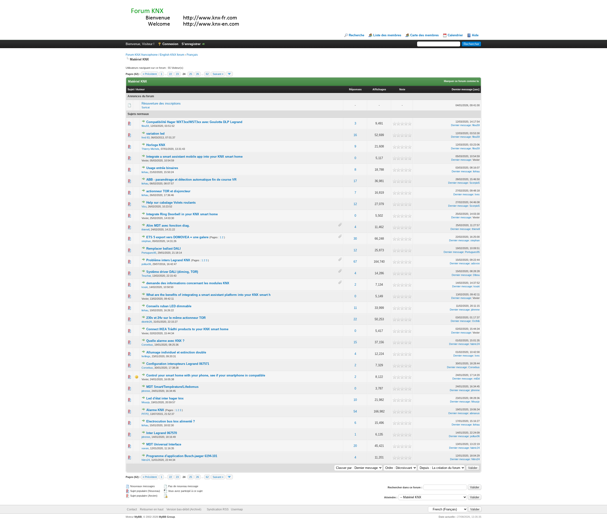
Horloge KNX (155, 145)
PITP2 (145, 413)
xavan (145, 448)
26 (197, 74)
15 (355, 342)
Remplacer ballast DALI (163, 248)
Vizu (144, 206)
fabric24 (475, 344)
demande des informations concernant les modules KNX (187, 283)
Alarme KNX (155, 410)
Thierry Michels (150, 148)
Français (192, 54)
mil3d (477, 378)
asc (476, 89)
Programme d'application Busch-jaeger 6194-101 (181, 456)
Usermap (237, 509)
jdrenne (475, 309)
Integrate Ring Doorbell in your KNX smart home (182, 214)
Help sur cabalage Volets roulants (171, 202)
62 (207, 74)
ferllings (146, 356)
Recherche (356, 35)
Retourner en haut (151, 509)
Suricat (146, 107)
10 (355, 400)
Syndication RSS (218, 509)
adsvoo (475, 263)
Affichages (379, 89)
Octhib (476, 321)
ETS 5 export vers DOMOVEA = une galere (177, 237)
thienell (145, 229)
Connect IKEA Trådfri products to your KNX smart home (187, 329)
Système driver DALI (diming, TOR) (172, 272)
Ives (477, 194)
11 (355, 308)
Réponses (355, 89)
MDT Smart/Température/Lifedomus (172, 387)
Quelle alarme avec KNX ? (165, 341)
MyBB (138, 516)
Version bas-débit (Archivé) (183, 509)
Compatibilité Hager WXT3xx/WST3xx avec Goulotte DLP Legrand (194, 122)
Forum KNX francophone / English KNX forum (155, 54)
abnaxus (475, 413)
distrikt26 (147, 321)
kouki (145, 287)
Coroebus (147, 344)
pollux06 (146, 264)
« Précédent (150, 74)
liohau (145, 172)
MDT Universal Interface (163, 444)
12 (355, 204)
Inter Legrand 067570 (161, 433)
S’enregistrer (191, 44)
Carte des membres (424, 35)
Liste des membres (387, 35)
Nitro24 (146, 459)
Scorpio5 (474, 182)
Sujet (131, 89)
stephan (146, 241)
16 (355, 135)
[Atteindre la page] (229, 74)
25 (190, 74)
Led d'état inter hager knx (165, 398)
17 (355, 181)
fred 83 (146, 137)
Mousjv (146, 402)
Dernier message (462, 89)
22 (170, 74)
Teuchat (146, 275)
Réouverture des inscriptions (161, 103)
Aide (475, 35)
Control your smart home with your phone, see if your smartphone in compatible (205, 375)
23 (177, 74)
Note (402, 89)
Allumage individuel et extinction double (176, 352)
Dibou (476, 275)
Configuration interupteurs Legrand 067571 (177, 364)
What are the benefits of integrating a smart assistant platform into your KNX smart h (208, 295)
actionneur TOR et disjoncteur (168, 191)
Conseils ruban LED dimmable (168, 306)
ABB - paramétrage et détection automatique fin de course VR (191, 179)
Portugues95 (149, 252)
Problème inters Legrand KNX (168, 260)
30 (355, 238)
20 (355, 446)
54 (355, 411)
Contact (132, 509)
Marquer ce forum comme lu (461, 81)
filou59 (145, 125)
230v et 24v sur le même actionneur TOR (176, 318)
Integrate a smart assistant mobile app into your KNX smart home (194, 156)
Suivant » (218, 74)
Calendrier (455, 35)
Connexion (170, 44)
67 (355, 261)
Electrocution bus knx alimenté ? (170, 421)
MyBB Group (167, 516)
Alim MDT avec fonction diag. (168, 225)
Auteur (140, 89)
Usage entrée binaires (162, 168)
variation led (155, 133)
